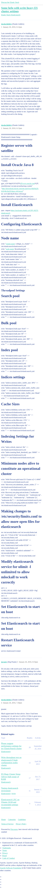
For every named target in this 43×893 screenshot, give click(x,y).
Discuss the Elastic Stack (10, 2)
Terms (4, 850)
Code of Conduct (8, 858)
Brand (4, 856)
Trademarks (6, 848)
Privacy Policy (21, 824)
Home (3, 820)
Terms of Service (7, 824)
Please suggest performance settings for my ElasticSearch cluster (11, 746)
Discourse (14, 829)
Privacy (5, 853)
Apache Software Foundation (10, 868)
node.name (10, 249)
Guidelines (22, 820)
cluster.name (10, 244)
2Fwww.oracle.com (27, 183)
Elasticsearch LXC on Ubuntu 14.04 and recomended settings (10, 802)
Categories (12, 820)
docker (13, 793)
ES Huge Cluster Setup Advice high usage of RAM (10, 776)
